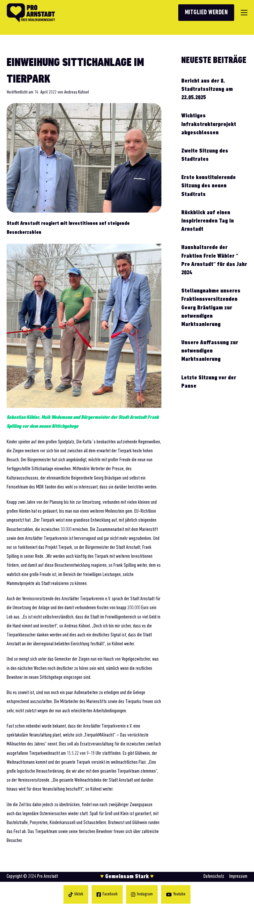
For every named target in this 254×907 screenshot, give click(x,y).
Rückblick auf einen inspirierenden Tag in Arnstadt (207, 221)
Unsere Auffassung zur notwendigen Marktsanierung (209, 351)
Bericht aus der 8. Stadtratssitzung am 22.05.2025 (207, 89)
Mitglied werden (206, 12)
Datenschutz (213, 876)
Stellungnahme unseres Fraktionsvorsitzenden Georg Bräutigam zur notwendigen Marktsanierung (210, 308)
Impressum (238, 876)
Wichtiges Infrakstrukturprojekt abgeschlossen (208, 124)
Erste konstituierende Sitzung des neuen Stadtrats (208, 186)
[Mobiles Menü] (244, 12)
